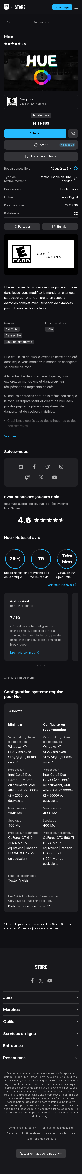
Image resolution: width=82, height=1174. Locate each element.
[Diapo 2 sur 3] (40, 665)
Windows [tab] (15, 711)
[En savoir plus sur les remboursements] (76, 179)
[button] (41, 436)
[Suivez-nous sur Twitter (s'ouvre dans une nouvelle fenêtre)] (41, 477)
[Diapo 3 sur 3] (44, 665)
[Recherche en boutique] (8, 22)
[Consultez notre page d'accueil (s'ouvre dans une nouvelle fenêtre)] (48, 467)
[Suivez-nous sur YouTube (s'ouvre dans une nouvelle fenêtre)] (54, 477)
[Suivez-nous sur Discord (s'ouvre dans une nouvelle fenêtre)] (20, 467)
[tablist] (41, 711)
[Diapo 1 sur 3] (37, 665)
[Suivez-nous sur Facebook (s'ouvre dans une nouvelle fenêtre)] (34, 467)
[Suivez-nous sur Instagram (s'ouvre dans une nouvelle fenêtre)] (61, 467)
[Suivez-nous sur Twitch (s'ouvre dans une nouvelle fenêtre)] (27, 477)
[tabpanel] (41, 790)
